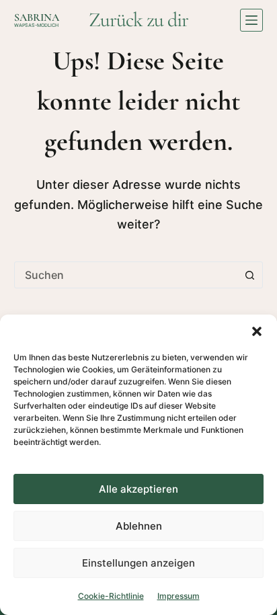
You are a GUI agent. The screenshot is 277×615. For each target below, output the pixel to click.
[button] (257, 331)
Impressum (178, 596)
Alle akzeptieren (138, 489)
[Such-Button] (249, 275)
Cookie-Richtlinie (111, 596)
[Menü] (251, 20)
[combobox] (126, 274)
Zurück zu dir (138, 19)
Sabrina (36, 17)
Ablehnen (139, 526)
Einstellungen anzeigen (138, 563)
